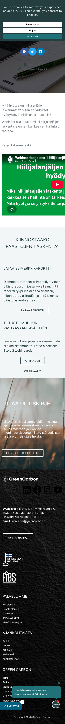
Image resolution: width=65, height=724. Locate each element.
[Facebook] (37, 489)
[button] (24, 52)
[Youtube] (58, 489)
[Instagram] (47, 489)
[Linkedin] (27, 489)
